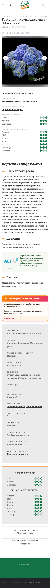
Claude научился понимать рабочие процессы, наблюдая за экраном (23, 312)
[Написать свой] (22, 32)
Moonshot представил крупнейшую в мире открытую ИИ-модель (22, 305)
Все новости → (10, 318)
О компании (25, 564)
